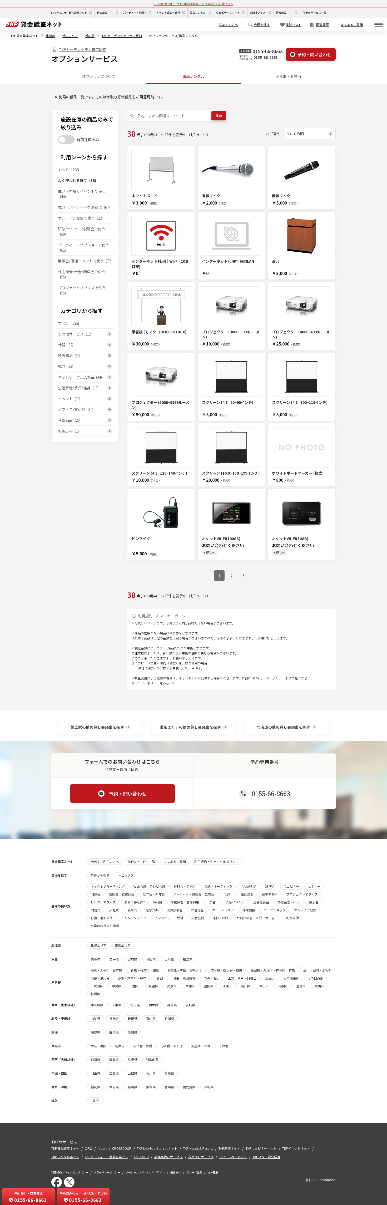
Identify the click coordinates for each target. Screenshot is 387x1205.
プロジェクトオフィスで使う (82, 290)
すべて (68, 169)
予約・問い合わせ (314, 54)
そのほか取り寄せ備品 (113, 96)
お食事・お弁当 (288, 76)
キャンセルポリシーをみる (150, 683)
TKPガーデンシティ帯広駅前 (122, 35)
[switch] (66, 139)
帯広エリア (70, 35)
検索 (219, 115)
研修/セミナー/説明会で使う (81, 231)
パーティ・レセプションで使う (83, 247)
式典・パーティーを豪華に (84, 207)
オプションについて (98, 76)
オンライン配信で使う (80, 218)
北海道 (50, 35)
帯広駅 (90, 35)
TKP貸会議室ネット (24, 35)
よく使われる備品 (77, 180)
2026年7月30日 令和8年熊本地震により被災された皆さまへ (193, 4)
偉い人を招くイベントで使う (82, 194)
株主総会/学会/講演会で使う (81, 274)
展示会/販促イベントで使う (85, 260)
